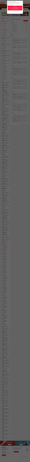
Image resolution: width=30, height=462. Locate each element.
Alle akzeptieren (15, 6)
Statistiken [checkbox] (13, 4)
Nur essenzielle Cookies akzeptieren (15, 9)
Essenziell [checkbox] (10, 4)
